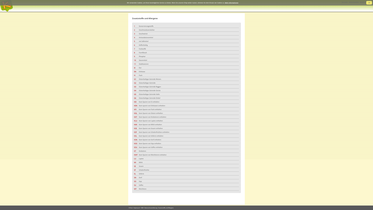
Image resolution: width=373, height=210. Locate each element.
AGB (142, 208)
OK (369, 3)
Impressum (137, 208)
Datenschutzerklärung (150, 208)
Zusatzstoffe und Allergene (165, 208)
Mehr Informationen (231, 3)
